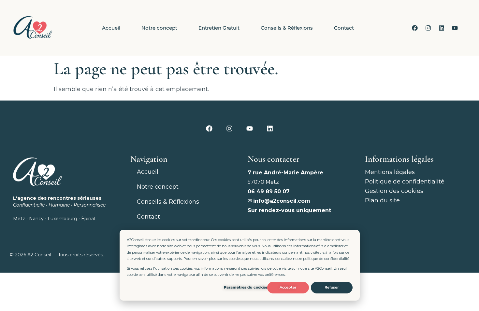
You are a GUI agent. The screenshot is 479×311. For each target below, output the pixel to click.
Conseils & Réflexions (287, 28)
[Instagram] (428, 28)
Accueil (111, 28)
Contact (344, 28)
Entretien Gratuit (219, 28)
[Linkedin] (441, 28)
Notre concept (159, 28)
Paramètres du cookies (246, 287)
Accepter (288, 287)
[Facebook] (415, 28)
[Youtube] (455, 28)
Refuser (332, 287)
